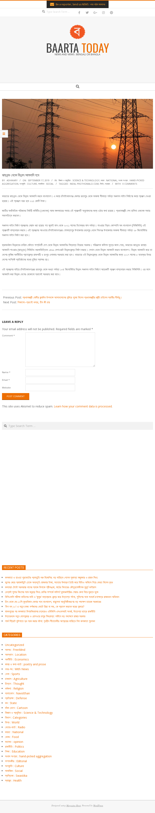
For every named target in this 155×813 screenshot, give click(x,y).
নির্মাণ (102, 183)
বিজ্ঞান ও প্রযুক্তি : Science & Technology (79, 180)
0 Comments (130, 183)
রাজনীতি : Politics (14, 746)
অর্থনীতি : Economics (17, 659)
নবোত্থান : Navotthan (17, 693)
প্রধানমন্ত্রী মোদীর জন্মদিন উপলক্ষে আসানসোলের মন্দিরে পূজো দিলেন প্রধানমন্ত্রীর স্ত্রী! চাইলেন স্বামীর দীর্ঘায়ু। (72, 297)
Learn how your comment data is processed (83, 406)
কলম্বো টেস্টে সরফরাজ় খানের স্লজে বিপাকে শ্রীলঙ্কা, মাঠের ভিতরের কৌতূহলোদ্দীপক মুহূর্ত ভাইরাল (50, 587)
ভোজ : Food (12, 737)
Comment (8, 335)
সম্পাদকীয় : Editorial (16, 761)
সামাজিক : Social (46, 183)
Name (6, 372)
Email (6, 379)
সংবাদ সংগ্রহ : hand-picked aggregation (28, 756)
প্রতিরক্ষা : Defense (16, 698)
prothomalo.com (88, 183)
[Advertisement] (77, 516)
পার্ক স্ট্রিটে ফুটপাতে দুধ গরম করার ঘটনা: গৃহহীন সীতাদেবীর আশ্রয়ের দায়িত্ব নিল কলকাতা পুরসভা (50, 621)
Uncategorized (14, 645)
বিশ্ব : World (12, 722)
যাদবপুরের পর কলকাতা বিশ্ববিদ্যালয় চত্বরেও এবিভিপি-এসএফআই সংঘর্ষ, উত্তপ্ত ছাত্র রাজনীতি (50, 611)
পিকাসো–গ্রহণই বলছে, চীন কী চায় (34, 302)
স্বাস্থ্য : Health (13, 780)
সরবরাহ (107, 183)
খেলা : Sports (12, 674)
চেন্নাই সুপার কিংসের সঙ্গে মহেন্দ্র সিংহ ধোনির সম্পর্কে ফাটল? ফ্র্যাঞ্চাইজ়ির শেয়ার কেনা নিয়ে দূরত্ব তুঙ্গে (51, 592)
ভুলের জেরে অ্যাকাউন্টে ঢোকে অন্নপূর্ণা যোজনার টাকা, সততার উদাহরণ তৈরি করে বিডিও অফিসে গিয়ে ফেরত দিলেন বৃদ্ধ (59, 582)
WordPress (98, 805)
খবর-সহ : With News (17, 669)
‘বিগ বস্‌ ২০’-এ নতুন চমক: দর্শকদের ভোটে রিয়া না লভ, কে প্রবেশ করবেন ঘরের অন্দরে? (44, 606)
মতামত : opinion (14, 742)
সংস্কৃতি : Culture (28, 183)
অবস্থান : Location (15, 654)
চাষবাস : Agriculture (16, 679)
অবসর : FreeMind (15, 650)
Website (6, 387)
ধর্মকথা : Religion (14, 688)
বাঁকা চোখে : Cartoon (16, 708)
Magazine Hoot (73, 805)
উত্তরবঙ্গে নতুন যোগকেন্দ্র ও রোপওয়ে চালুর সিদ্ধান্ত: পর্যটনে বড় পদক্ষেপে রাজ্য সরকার (45, 616)
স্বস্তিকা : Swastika (16, 775)
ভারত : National (109, 180)
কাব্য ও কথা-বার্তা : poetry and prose (25, 664)
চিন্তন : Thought (14, 683)
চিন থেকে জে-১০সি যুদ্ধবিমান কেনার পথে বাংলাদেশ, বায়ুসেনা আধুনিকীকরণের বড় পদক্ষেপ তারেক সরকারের (53, 602)
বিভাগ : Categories (16, 717)
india (73, 183)
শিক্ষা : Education (15, 751)
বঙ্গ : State (11, 703)
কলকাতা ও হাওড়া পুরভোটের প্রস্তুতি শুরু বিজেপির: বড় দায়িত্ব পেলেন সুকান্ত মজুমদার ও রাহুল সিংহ (51, 577)
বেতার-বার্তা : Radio (15, 727)
